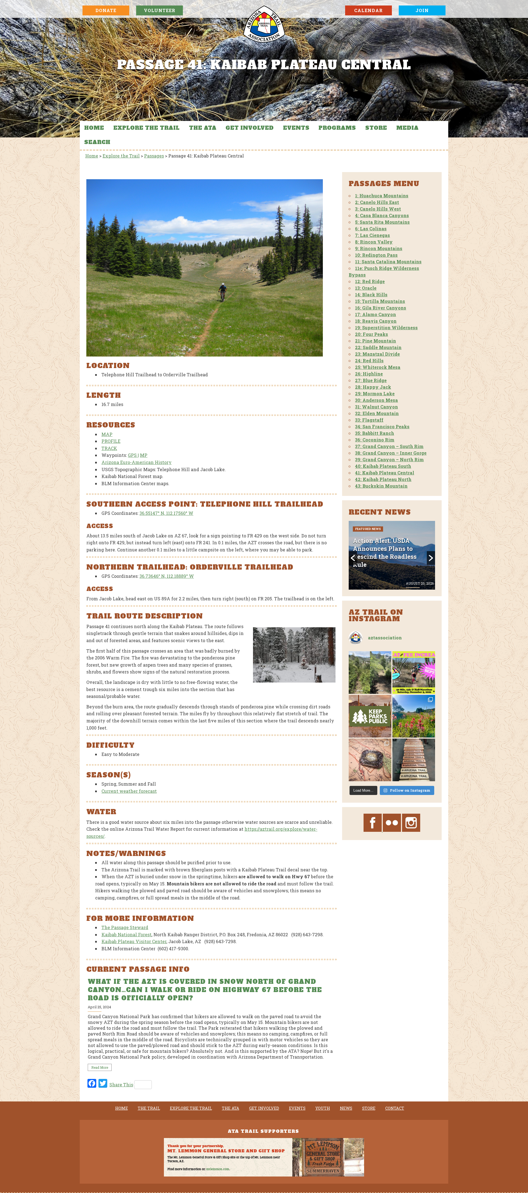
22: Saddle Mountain (378, 347)
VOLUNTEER (159, 10)
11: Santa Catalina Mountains (388, 261)
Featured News (368, 544)
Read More (99, 1067)
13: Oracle (365, 288)
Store (376, 127)
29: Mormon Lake (375, 393)
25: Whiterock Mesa (377, 367)
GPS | (133, 455)
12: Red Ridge (370, 281)
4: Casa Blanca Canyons (382, 215)
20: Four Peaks (371, 334)
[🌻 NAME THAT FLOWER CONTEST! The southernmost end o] (413, 716)
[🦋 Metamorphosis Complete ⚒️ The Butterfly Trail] (370, 672)
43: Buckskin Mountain (381, 486)
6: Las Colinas (371, 228)
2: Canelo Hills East (377, 202)
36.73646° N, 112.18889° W (166, 576)
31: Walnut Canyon (376, 407)
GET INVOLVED (250, 127)
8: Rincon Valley (374, 242)
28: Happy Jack (373, 387)
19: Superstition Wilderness (386, 327)
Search (97, 142)
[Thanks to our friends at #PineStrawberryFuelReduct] (413, 760)
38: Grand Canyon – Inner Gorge (391, 453)
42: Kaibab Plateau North (383, 479)
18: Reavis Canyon (376, 321)
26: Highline (369, 374)
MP (143, 455)
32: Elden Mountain (377, 413)
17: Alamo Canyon (375, 314)
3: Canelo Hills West (378, 209)
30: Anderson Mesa (376, 400)
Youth (322, 1108)
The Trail (149, 1108)
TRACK (109, 448)
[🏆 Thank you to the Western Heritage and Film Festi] (370, 760)
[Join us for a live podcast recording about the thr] (370, 716)
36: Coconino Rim (374, 440)
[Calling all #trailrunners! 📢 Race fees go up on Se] (413, 672)
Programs (337, 127)
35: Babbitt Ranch (374, 433)
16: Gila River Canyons (380, 308)
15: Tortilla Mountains (380, 301)
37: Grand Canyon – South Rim (389, 446)
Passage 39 (395, 544)
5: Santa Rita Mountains (382, 222)
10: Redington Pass (376, 255)
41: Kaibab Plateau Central (384, 473)
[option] (211, 1024)
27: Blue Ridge (371, 380)
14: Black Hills (371, 294)
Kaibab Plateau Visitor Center (133, 941)
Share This (121, 1084)
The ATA (202, 127)
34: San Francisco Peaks (382, 426)
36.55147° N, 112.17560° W (166, 513)
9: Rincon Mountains (378, 248)
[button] (353, 558)
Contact (394, 1108)
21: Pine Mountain (375, 341)
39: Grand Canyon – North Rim (389, 459)
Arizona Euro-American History (136, 462)
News (346, 1108)
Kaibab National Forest (126, 934)
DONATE (105, 10)
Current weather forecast (129, 791)
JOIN (422, 10)
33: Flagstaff (369, 420)
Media (407, 127)
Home (94, 127)
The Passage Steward (124, 927)
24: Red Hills (369, 360)
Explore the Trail (146, 127)
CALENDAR (368, 10)
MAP (106, 434)
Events (296, 127)
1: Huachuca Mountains (381, 195)
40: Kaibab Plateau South (383, 466)
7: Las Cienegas (372, 235)
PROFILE (110, 441)
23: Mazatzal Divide (377, 354)
